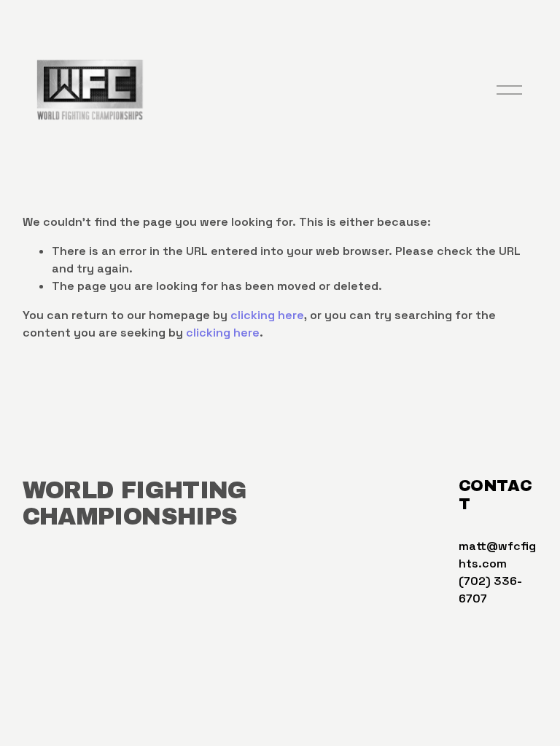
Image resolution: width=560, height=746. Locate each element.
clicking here (267, 315)
